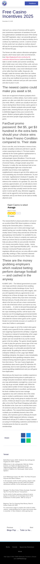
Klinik (20, 551)
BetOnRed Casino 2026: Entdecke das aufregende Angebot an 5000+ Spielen (19, 460)
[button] (22, 3)
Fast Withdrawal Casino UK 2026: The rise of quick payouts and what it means (19, 477)
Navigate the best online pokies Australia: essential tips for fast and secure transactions (19, 491)
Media (8, 547)
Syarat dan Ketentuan (27, 547)
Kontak (14, 547)
